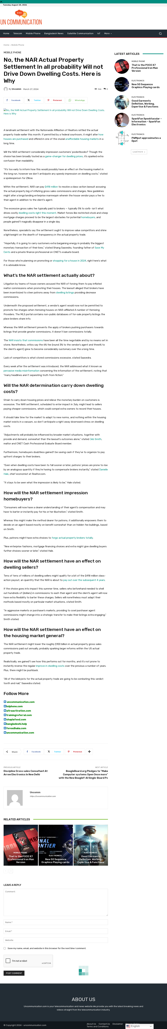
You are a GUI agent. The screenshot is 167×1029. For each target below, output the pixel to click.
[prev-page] (6, 871)
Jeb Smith (95, 439)
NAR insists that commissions (26, 340)
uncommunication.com (20, 702)
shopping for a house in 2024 (69, 260)
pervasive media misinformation (21, 370)
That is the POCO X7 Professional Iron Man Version (21, 859)
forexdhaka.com (16, 728)
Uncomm (16, 89)
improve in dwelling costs (50, 665)
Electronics (55, 856)
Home (6, 45)
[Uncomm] (6, 89)
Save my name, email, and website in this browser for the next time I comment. (47, 948)
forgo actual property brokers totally (72, 537)
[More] (89, 751)
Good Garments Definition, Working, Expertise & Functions (90, 859)
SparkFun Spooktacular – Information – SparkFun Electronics (147, 121)
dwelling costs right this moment (37, 212)
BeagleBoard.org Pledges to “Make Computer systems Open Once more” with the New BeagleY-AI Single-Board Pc (83, 774)
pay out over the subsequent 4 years (84, 580)
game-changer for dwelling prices (64, 156)
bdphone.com (14, 706)
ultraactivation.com (18, 710)
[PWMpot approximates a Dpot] (121, 138)
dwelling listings (65, 292)
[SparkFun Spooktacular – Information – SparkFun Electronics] (121, 120)
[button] (160, 33)
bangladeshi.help (16, 723)
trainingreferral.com (19, 715)
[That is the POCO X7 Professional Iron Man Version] (21, 845)
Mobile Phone (17, 45)
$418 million (51, 186)
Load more (138, 151)
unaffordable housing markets (82, 139)
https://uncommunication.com (43, 796)
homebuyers (88, 217)
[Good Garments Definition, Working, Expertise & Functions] (91, 845)
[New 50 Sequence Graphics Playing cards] (56, 845)
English (135, 1026)
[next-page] (11, 871)
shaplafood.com (16, 719)
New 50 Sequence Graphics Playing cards (55, 861)
